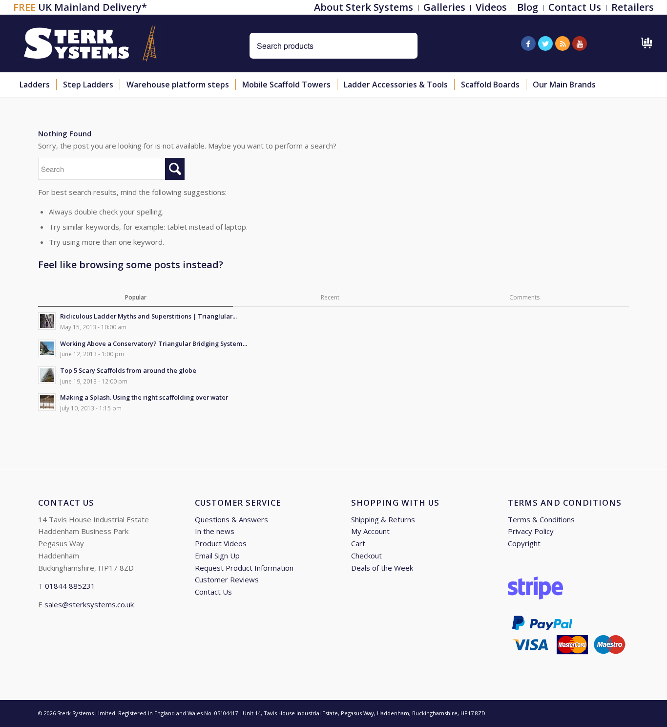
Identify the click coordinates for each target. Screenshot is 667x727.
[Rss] (562, 43)
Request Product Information (244, 568)
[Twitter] (545, 43)
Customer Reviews (227, 579)
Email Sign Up (217, 555)
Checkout (366, 555)
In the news (214, 531)
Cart (358, 543)
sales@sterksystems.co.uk (89, 604)
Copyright (524, 543)
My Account (370, 531)
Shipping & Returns (383, 519)
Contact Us (213, 592)
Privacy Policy (531, 531)
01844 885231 (70, 586)
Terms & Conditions (541, 519)
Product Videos (221, 543)
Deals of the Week (382, 568)
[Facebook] (528, 43)
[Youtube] (579, 43)
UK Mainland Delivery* (80, 7)
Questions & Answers (231, 519)
